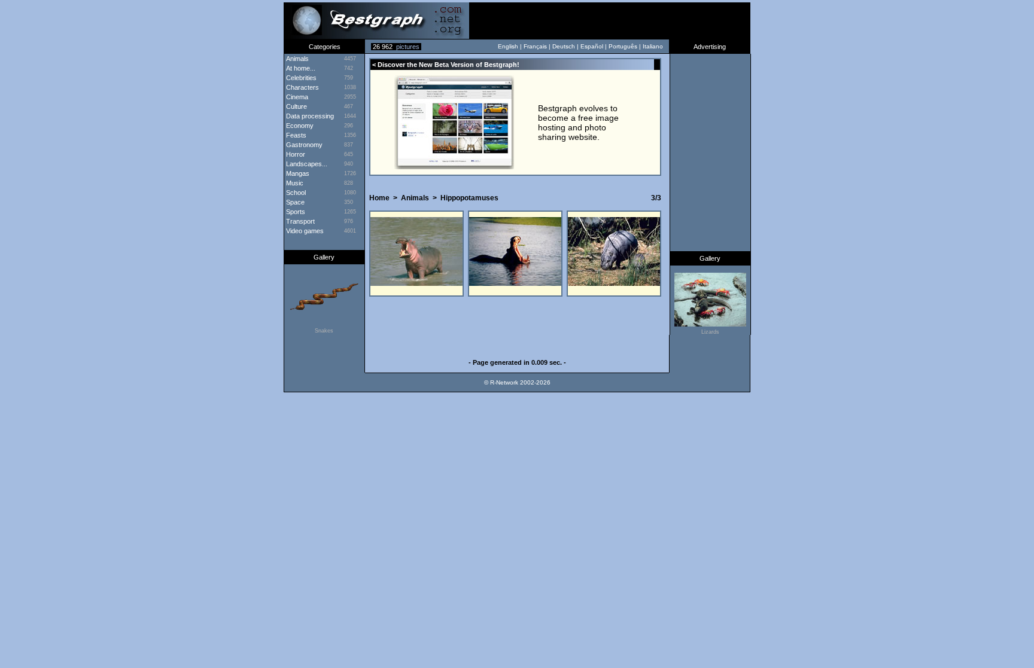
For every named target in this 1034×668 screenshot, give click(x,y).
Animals (415, 198)
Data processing (309, 116)
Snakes (324, 331)
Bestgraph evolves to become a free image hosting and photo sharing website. (578, 122)
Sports (294, 211)
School (295, 192)
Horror (294, 154)
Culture (295, 106)
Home (379, 198)
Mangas (296, 173)
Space (294, 202)
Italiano (653, 46)
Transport (299, 221)
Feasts (295, 135)
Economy (299, 125)
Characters (301, 87)
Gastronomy (303, 144)
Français (535, 46)
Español (591, 46)
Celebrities (300, 77)
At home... (299, 68)
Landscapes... (305, 163)
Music (293, 183)
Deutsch (563, 46)
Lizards (710, 332)
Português (623, 46)
